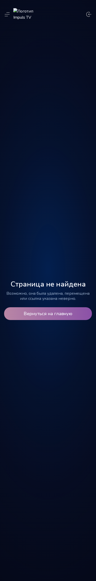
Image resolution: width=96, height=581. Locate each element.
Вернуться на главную (48, 314)
